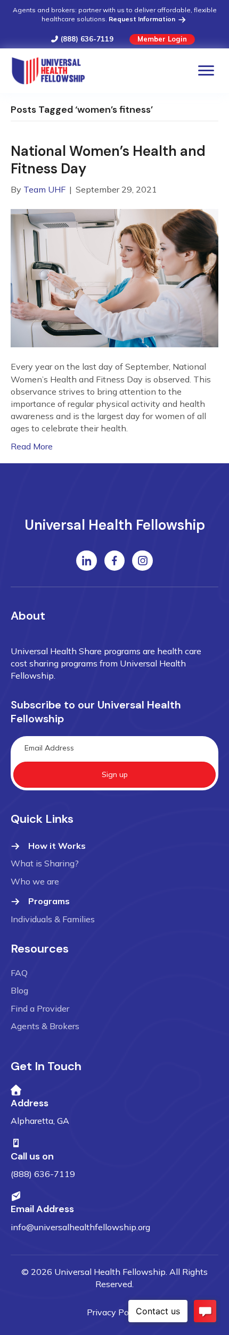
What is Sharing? (45, 863)
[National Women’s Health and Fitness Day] (114, 277)
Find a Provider (40, 1008)
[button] (114, 775)
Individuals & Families (53, 919)
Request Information (143, 19)
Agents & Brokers (45, 1026)
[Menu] (206, 71)
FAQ (19, 972)
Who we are (35, 881)
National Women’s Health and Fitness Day (108, 160)
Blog (19, 990)
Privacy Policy (114, 1312)
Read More (32, 446)
